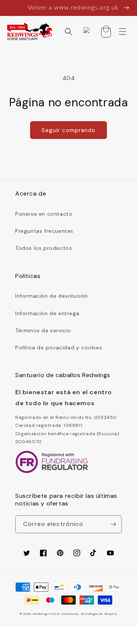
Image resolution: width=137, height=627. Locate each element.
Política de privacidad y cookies (58, 347)
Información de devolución (51, 295)
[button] (68, 31)
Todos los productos (43, 248)
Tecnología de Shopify (99, 614)
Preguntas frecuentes (44, 230)
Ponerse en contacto (43, 213)
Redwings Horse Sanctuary (56, 614)
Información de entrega (47, 313)
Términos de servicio (43, 330)
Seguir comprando (68, 130)
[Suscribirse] (113, 524)
